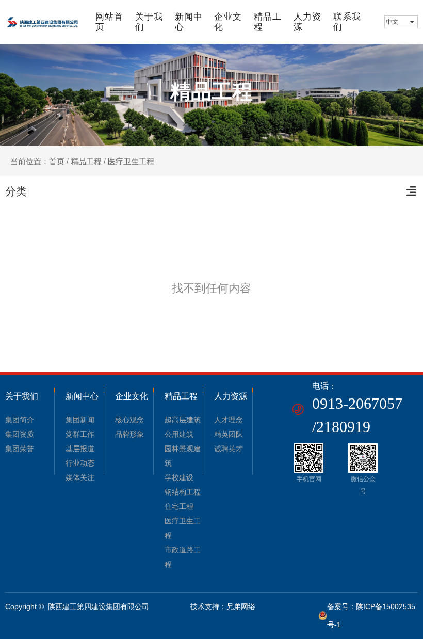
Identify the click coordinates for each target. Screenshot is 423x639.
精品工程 (268, 22)
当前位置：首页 (38, 161)
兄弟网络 (240, 606)
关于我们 (149, 22)
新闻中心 (189, 22)
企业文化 (228, 22)
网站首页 (109, 22)
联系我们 (347, 22)
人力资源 (307, 22)
